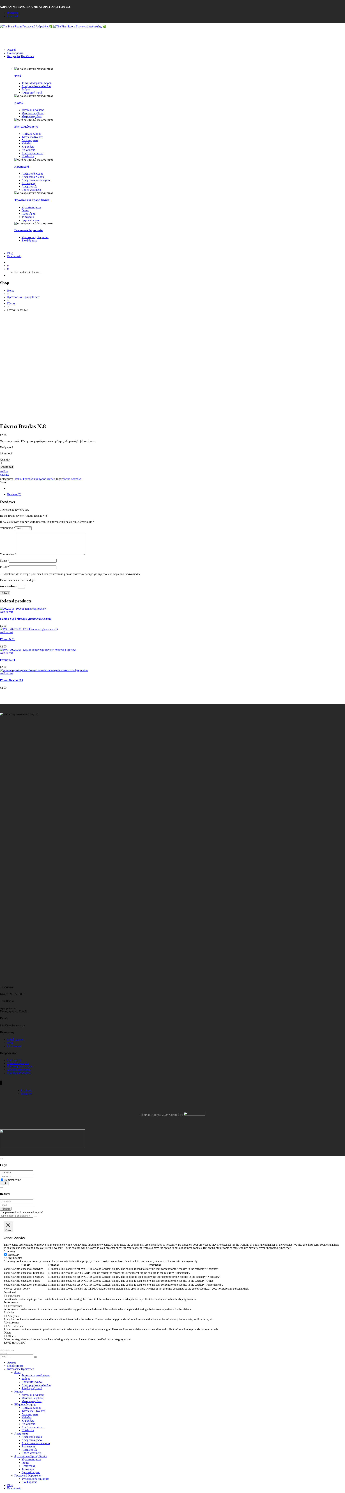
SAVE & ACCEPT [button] (15, 1342)
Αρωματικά (21, 166)
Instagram (12, 12)
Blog (10, 1042)
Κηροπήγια (28, 146)
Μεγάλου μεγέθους (33, 109)
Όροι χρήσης (14, 1060)
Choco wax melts (31, 189)
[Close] (1, 1158)
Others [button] (7, 1332)
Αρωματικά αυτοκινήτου (36, 180)
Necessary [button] (9, 1251)
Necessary (14, 1254)
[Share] (5, 1350)
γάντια (66, 478)
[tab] (176, 494)
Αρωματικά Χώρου (33, 176)
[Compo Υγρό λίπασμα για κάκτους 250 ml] (23, 608)
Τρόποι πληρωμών (18, 1063)
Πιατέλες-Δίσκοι (31, 133)
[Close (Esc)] (1, 1350)
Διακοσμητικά (30, 140)
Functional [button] (10, 1292)
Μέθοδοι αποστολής (19, 1069)
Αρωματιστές (29, 186)
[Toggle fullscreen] (8, 1350)
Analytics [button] (9, 1312)
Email (4, 567)
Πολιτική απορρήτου (19, 1072)
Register (5, 1208)
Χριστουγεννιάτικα (32, 153)
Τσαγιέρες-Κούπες (32, 136)
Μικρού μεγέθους (32, 116)
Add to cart (7, 467)
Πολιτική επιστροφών (19, 1066)
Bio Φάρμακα (29, 240)
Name (4, 560)
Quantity (5, 459)
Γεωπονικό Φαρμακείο (28, 230)
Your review (8, 554)
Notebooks (28, 156)
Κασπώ (19, 102)
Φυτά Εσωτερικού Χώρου (37, 82)
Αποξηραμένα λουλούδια (36, 86)
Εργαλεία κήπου (31, 220)
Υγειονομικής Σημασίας (35, 237)
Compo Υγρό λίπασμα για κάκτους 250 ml (25, 618)
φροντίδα (76, 478)
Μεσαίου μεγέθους (32, 113)
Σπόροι (26, 89)
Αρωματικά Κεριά (32, 173)
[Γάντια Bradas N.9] (44, 670)
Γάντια (25, 210)
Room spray (28, 183)
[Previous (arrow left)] (1, 1353)
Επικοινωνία (14, 1046)
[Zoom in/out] (12, 1350)
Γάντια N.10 (7, 659)
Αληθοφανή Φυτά (32, 92)
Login (4, 1183)
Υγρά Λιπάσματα (31, 207)
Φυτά (17, 75)
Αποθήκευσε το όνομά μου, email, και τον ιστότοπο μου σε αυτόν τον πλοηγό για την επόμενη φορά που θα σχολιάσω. (72, 574)
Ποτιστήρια (28, 213)
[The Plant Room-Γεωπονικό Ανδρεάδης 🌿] (26, 26)
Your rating (7, 527)
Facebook (12, 16)
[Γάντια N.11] (29, 629)
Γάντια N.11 (7, 639)
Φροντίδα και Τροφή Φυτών (31, 199)
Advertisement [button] (12, 1322)
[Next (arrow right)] (5, 1353)
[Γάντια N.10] (38, 649)
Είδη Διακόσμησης (26, 126)
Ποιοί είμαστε (15, 1039)
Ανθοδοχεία (28, 149)
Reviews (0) (14, 494)
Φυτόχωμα (28, 216)
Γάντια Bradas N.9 (11, 680)
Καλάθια (26, 143)
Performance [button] (11, 1302)
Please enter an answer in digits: (18, 580)
